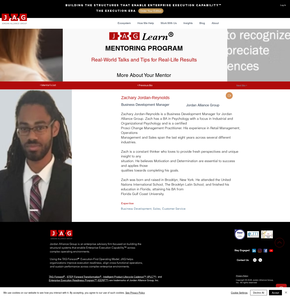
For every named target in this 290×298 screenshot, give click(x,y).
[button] (124, 23)
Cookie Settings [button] (239, 292)
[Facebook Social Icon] (265, 250)
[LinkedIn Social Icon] (254, 250)
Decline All (258, 292)
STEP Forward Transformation (83, 276)
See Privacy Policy (135, 292)
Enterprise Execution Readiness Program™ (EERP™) (79, 280)
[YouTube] (271, 250)
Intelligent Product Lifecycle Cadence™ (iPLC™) (129, 276)
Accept (275, 292)
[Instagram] (260, 250)
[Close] (286, 292)
